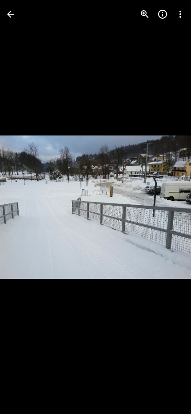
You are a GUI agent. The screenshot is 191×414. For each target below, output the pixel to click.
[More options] (180, 14)
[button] (24, 207)
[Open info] (162, 14)
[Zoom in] (145, 14)
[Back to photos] (10, 14)
